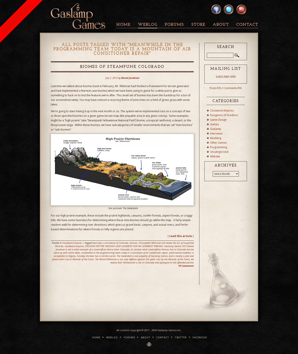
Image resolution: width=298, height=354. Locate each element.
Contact (247, 25)
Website (215, 156)
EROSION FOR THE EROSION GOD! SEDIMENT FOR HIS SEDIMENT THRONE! (124, 246)
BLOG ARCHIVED (16, 18)
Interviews (216, 133)
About (221, 25)
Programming (218, 147)
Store (198, 25)
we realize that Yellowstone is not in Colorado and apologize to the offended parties (152, 261)
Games (214, 124)
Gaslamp (215, 129)
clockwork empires (74, 246)
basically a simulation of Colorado (110, 242)
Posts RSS (215, 88)
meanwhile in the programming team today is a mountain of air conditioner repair (124, 252)
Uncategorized (219, 152)
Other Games (218, 142)
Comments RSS (232, 88)
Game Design (218, 120)
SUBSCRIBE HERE (226, 77)
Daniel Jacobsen (130, 77)
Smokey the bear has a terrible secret (96, 256)
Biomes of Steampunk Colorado (122, 67)
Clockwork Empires (72, 242)
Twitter (181, 337)
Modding (215, 138)
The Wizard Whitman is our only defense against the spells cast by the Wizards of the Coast (142, 259)
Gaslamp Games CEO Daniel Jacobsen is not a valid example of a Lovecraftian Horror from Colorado (125, 247)
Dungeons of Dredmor (224, 115)
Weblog (147, 25)
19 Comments (186, 265)
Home (123, 25)
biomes (133, 242)
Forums (174, 25)
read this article (180, 236)
